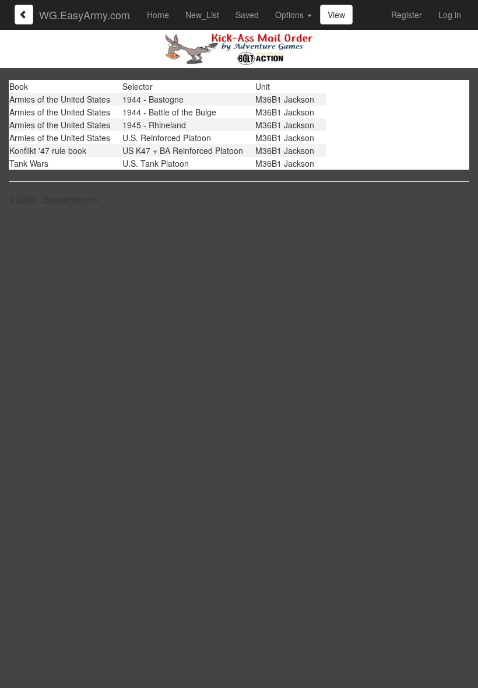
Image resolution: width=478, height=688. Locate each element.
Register (406, 14)
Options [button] (290, 14)
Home (158, 14)
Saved (247, 14)
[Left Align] (24, 14)
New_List (202, 14)
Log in (449, 14)
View (336, 14)
